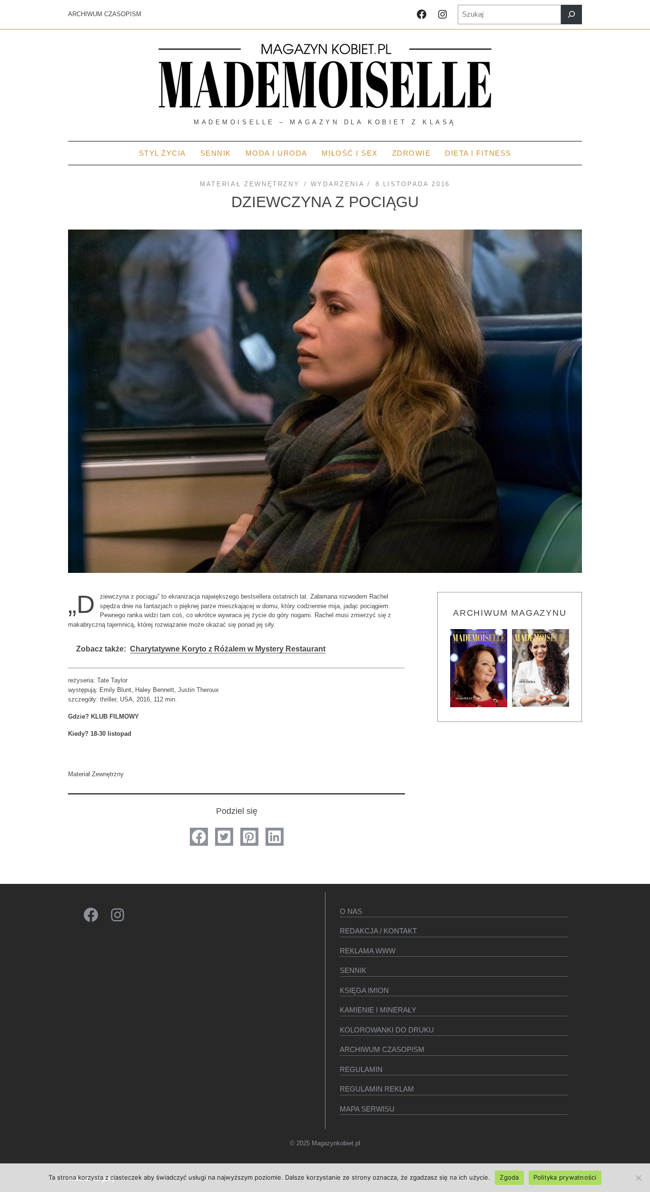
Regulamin (361, 1069)
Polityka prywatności (565, 1177)
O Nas (351, 911)
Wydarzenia (337, 184)
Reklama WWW (367, 951)
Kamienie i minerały (378, 1010)
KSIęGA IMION (364, 990)
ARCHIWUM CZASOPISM (104, 14)
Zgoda (509, 1177)
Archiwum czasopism (382, 1049)
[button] (199, 837)
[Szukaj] (571, 14)
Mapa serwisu (367, 1109)
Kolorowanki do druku (387, 1030)
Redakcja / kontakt (378, 931)
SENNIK (353, 970)
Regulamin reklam (377, 1089)
